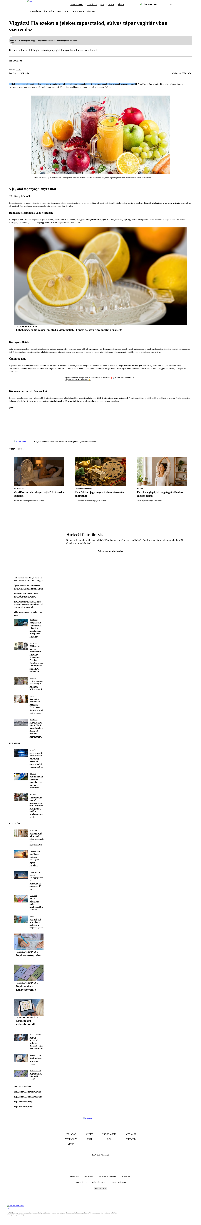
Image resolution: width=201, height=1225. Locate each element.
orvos (56, 77)
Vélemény (71, 1139)
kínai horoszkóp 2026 (84, 488)
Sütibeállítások (100, 1189)
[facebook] (163, 5)
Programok (109, 1134)
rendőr (33, 750)
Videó (71, 1144)
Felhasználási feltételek (107, 1176)
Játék (121, 4)
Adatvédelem (126, 1176)
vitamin (31, 77)
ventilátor (19, 488)
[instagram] (165, 5)
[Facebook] (94, 1162)
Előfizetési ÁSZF (98, 1182)
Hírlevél (92, 11)
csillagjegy (35, 851)
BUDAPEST (78, 11)
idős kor (33, 896)
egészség (33, 830)
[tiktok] (164, 5)
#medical (128, 378)
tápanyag (44, 77)
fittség (140, 488)
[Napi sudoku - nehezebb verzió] (28, 1028)
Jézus (32, 696)
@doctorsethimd (71, 378)
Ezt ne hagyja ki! (27, 326)
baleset (33, 774)
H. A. (18, 70)
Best (89, 1139)
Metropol (71, 441)
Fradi (111, 4)
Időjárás (92, 4)
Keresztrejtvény (27, 952)
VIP (58, 11)
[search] (171, 4)
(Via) (11, 407)
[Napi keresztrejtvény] (28, 959)
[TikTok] (100, 1162)
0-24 (102, 4)
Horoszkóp (76, 4)
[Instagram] (107, 1162)
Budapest (33, 620)
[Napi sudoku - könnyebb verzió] (28, 993)
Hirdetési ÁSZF (81, 1182)
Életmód (48, 11)
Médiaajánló (88, 1176)
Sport (67, 11)
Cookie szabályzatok (118, 1182)
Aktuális (35, 11)
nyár (32, 916)
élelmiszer (17, 77)
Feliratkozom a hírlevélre (110, 551)
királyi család (36, 1035)
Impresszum (74, 1176)
